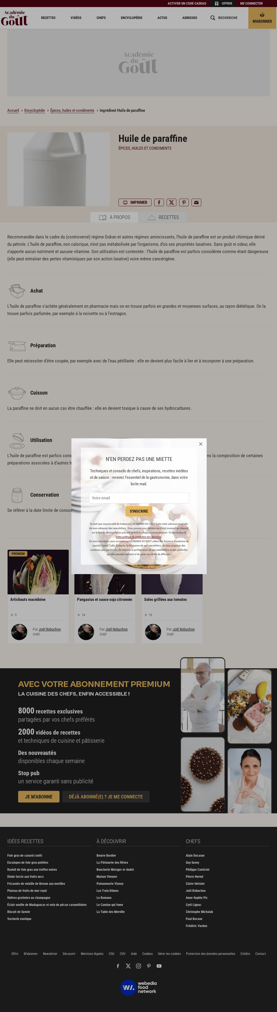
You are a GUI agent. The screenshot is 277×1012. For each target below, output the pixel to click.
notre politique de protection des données (138, 536)
